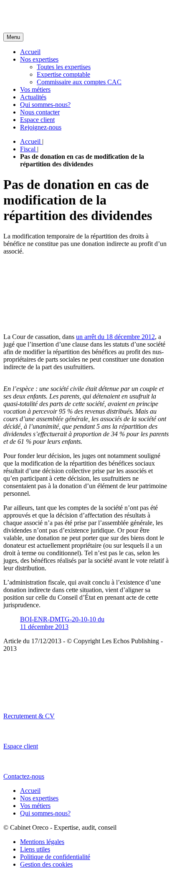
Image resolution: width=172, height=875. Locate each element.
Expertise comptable (63, 74)
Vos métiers (35, 89)
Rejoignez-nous (40, 127)
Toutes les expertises (64, 66)
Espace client (37, 119)
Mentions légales (42, 841)
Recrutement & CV (29, 716)
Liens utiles (35, 849)
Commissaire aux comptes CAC (79, 81)
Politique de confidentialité (55, 856)
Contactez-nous (23, 776)
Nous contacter (40, 112)
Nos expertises (39, 59)
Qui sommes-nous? (45, 104)
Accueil (30, 51)
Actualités (33, 97)
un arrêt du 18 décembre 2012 (115, 336)
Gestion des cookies (46, 864)
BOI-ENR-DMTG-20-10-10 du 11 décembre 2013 (62, 623)
